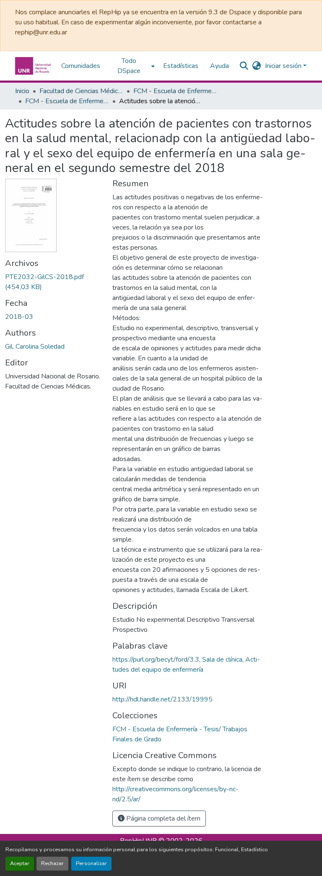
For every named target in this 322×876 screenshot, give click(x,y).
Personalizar (91, 863)
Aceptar (19, 863)
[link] (53, 282)
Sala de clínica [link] (222, 659)
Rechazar (52, 863)
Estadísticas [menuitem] (180, 65)
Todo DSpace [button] (128, 66)
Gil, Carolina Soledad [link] (35, 346)
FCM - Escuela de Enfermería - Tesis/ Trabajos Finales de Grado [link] (67, 101)
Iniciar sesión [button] (284, 65)
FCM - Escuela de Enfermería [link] (175, 91)
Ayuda (219, 65)
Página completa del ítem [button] (162, 818)
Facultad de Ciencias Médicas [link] (81, 91)
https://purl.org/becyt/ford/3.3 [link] (155, 659)
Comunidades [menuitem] (80, 65)
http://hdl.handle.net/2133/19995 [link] (162, 699)
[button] (34, 66)
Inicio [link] (22, 91)
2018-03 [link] (19, 316)
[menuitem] (132, 66)
